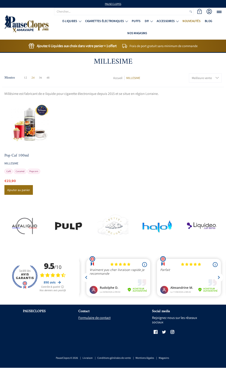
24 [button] (32, 78)
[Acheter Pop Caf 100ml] (29, 123)
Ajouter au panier (18, 190)
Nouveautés (191, 21)
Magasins (164, 357)
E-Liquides (69, 21)
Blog (208, 21)
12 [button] (25, 78)
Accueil (117, 78)
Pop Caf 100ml (16, 155)
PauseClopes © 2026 (67, 357)
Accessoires (166, 21)
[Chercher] (190, 11)
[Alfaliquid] (24, 225)
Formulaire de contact (94, 317)
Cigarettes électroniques (104, 21)
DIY (147, 21)
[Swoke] (69, 225)
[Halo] (157, 225)
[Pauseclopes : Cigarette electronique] (26, 24)
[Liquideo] (202, 225)
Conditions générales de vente (114, 357)
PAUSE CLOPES (113, 4)
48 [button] (47, 78)
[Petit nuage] (113, 225)
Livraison (88, 357)
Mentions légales (145, 357)
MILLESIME (133, 78)
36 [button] (40, 78)
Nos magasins (137, 33)
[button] (199, 11)
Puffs (136, 21)
